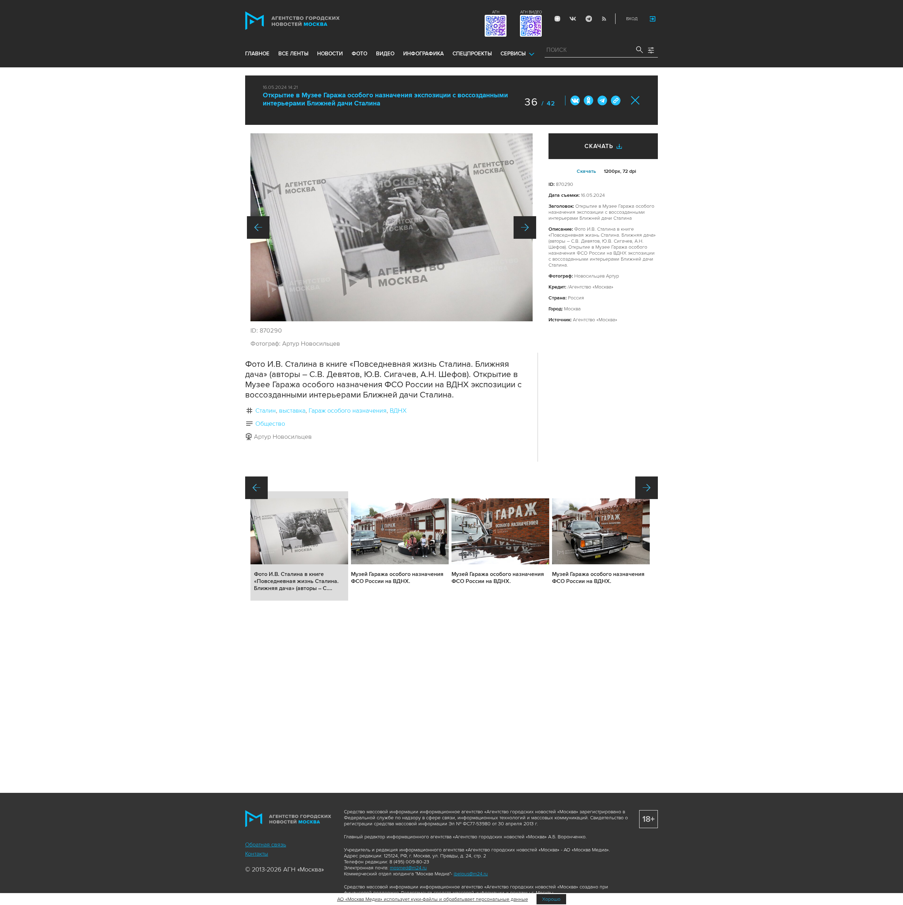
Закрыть (635, 100)
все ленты (293, 53)
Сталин (265, 410)
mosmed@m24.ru (408, 868)
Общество (270, 423)
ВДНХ (398, 410)
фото (359, 53)
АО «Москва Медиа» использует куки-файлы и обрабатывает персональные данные (432, 899)
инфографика (423, 53)
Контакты (256, 853)
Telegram (588, 18)
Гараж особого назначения (348, 410)
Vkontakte (573, 18)
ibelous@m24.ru (471, 874)
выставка (292, 410)
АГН (495, 12)
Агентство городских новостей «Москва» (305, 20)
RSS (604, 18)
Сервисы (513, 53)
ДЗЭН (557, 18)
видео (385, 53)
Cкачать (586, 171)
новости (330, 53)
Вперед (525, 227)
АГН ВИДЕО (531, 12)
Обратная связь (265, 844)
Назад (258, 227)
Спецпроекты (472, 53)
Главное (257, 53)
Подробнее (299, 546)
